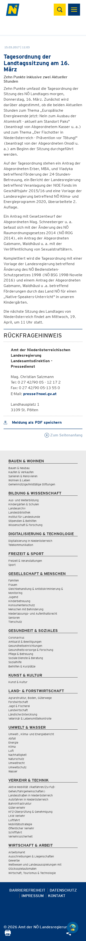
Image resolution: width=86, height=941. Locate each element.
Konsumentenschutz (21, 605)
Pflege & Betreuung (20, 654)
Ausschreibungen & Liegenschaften (31, 856)
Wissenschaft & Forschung (25, 525)
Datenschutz (63, 890)
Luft (11, 750)
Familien (13, 580)
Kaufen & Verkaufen (21, 472)
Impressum (33, 895)
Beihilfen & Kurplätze (21, 666)
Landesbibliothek (19, 512)
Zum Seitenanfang (65, 435)
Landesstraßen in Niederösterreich (30, 795)
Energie (13, 742)
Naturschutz (16, 759)
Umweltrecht (16, 763)
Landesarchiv (17, 508)
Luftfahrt (14, 820)
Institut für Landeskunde (24, 517)
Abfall (12, 738)
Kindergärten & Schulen (23, 504)
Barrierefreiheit (27, 890)
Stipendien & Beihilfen (22, 521)
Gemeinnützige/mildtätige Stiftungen (31, 484)
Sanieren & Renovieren (23, 476)
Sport (12, 565)
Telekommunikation (20, 545)
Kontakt (56, 895)
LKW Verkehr (16, 816)
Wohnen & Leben (19, 480)
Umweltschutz (17, 767)
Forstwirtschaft (18, 702)
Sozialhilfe (15, 662)
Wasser (12, 771)
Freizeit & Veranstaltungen (25, 560)
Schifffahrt (15, 832)
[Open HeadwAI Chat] (72, 927)
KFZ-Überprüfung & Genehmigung (30, 811)
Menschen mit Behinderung (25, 609)
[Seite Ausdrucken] (8, 934)
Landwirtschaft (18, 710)
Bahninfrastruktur (20, 803)
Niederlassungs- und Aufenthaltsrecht (32, 613)
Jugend (13, 597)
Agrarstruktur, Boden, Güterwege (30, 698)
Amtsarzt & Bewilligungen (25, 641)
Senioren (14, 617)
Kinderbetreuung (19, 601)
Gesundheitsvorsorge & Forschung (30, 650)
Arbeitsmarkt (16, 852)
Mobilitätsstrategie (20, 824)
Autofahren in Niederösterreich (28, 799)
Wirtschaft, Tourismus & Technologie (32, 873)
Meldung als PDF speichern (36, 422)
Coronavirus (16, 637)
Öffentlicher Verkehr (21, 828)
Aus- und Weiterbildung (23, 500)
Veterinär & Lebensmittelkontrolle (29, 718)
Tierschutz (15, 621)
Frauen (12, 585)
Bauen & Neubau (19, 468)
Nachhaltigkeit (17, 755)
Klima (12, 746)
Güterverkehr (16, 807)
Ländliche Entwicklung (22, 714)
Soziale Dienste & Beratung (25, 658)
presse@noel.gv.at (40, 393)
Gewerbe (14, 860)
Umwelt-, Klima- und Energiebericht (31, 734)
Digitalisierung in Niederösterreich (30, 541)
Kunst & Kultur (17, 682)
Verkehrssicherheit (20, 836)
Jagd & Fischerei (19, 706)
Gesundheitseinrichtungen (25, 646)
